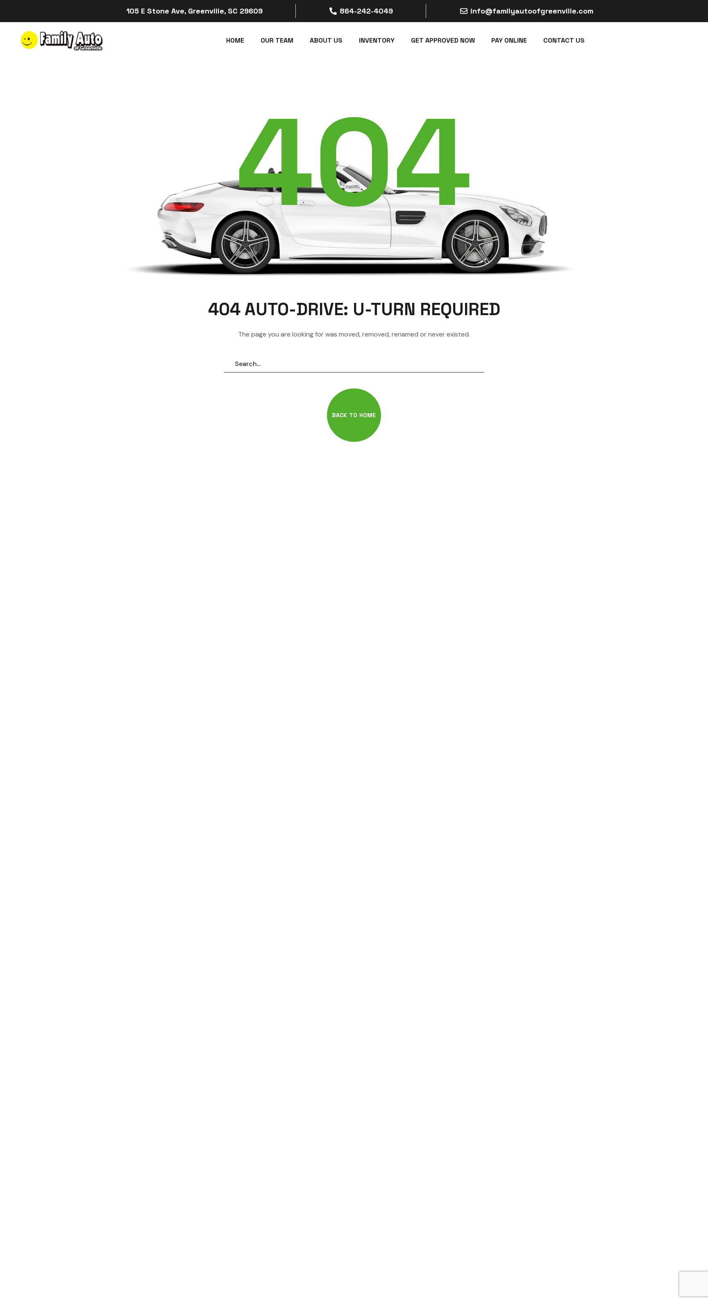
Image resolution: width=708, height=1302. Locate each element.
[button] (354, 415)
